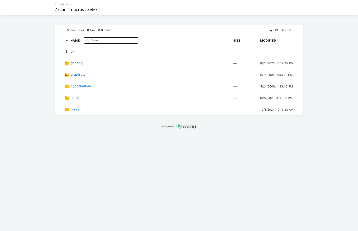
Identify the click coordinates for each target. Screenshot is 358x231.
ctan (62, 9)
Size (237, 40)
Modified (268, 40)
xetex (92, 9)
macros (77, 9)
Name (75, 40)
